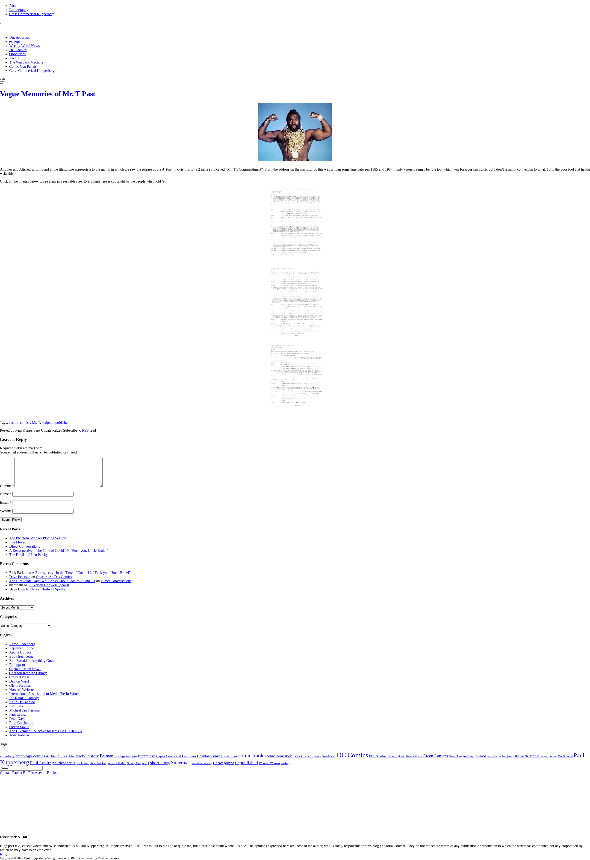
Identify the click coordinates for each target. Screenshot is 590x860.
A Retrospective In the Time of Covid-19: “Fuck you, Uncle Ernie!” (58, 550)
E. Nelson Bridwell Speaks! (49, 585)
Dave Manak (329, 756)
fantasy (392, 756)
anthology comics (30, 756)
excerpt (14, 42)
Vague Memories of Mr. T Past (47, 94)
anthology (7, 756)
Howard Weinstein (22, 689)
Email (5, 502)
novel (553, 756)
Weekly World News (24, 46)
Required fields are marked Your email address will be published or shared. (39, 450)
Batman (106, 755)
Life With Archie (526, 756)
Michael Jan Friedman (25, 710)
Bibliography (18, 10)
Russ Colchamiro (21, 723)
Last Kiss (16, 706)
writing (285, 763)
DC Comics (18, 50)
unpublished (60, 422)
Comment (7, 486)
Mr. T (36, 422)
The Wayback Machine (26, 62)
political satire (64, 763)
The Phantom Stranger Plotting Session (37, 538)
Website (6, 511)
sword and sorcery (202, 763)
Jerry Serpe (494, 756)
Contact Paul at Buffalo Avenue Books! (29, 773)
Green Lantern (435, 755)
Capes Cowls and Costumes (176, 756)
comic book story (279, 756)
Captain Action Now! (25, 669)
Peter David (18, 719)
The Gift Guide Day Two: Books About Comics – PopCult (52, 581)
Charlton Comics (209, 756)
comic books (252, 755)
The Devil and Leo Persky (28, 555)
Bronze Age (146, 756)
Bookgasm (17, 665)
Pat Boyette (565, 756)
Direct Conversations (24, 546)
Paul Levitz (17, 714)
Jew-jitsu (507, 756)
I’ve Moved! (18, 542)
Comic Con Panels (22, 66)
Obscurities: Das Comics (54, 577)
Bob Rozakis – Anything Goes (31, 660)
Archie (14, 58)
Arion (71, 756)
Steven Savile (19, 727)
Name (6, 494)
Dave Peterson (19, 577)
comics (296, 756)
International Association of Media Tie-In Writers (44, 694)
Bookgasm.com (125, 756)
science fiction (117, 763)
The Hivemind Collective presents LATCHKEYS (45, 731)
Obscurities (17, 54)
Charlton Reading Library (28, 673)
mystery (545, 756)
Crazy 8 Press (19, 677)
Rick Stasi (83, 763)
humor (481, 756)
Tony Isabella (19, 735)
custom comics (19, 422)
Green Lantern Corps (462, 756)
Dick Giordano (378, 756)
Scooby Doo (134, 763)
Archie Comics (20, 652)
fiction (401, 756)
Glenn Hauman (20, 685)
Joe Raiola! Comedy (24, 698)
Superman (181, 762)
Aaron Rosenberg (22, 644)
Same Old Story (98, 763)
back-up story (87, 756)
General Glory (414, 756)
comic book (230, 756)
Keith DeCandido (22, 702)
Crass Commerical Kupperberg (31, 14)
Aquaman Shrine (21, 648)
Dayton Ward (19, 681)
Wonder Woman (269, 763)
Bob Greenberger (22, 656)
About (13, 6)
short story (160, 762)
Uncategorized (19, 37)
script (46, 422)
